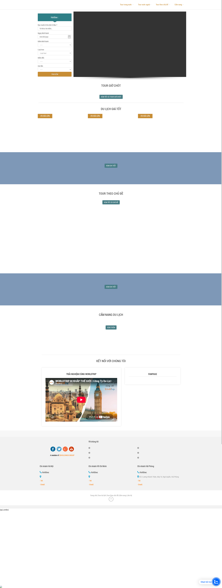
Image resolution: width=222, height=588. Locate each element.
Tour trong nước (126, 4)
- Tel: (41, 480)
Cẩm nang (178, 4)
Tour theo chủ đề (112, 495)
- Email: (42, 484)
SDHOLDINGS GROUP (66, 455)
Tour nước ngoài (144, 4)
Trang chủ (93, 495)
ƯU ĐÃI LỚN (95, 115)
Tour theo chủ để (162, 4)
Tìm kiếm (54, 74)
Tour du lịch (102, 495)
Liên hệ (129, 495)
